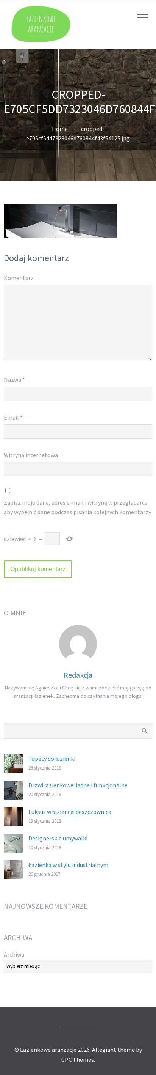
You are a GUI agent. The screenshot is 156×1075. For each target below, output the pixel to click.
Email (13, 417)
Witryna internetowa (31, 455)
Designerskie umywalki (57, 838)
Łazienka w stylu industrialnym (68, 865)
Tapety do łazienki (51, 758)
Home (60, 128)
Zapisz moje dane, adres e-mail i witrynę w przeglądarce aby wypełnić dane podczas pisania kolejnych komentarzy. (78, 507)
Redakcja (78, 675)
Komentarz (19, 278)
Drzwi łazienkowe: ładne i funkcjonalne (78, 785)
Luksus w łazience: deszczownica (69, 811)
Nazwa (14, 379)
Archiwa (14, 954)
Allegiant (104, 1049)
